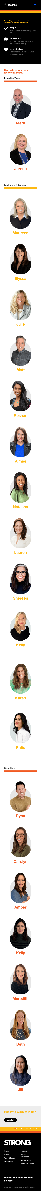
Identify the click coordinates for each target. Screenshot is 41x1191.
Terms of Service (9, 1158)
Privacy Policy (8, 1161)
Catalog (6, 1154)
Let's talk (10, 1120)
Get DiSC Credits (26, 1160)
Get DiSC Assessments (25, 1156)
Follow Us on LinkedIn (27, 1164)
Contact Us (24, 1151)
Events (6, 1151)
